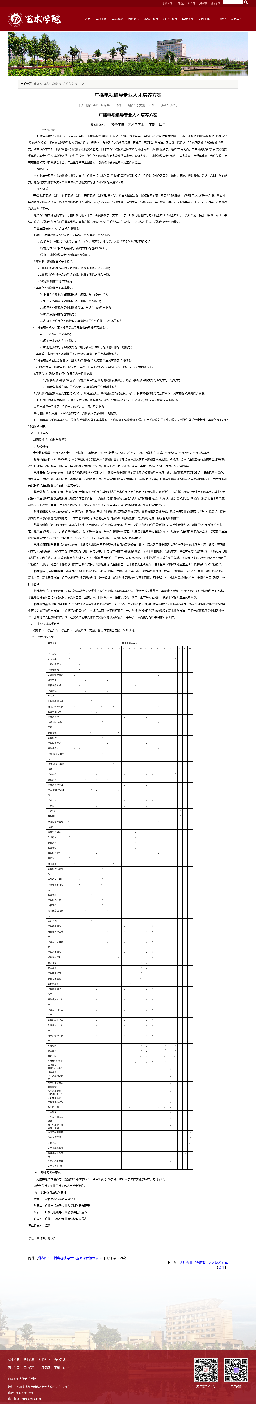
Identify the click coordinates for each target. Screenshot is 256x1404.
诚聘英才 (236, 19)
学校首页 (167, 3)
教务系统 (59, 1359)
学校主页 (101, 19)
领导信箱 (215, 3)
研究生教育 (170, 19)
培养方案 (68, 83)
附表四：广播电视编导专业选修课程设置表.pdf (71, 1258)
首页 (88, 19)
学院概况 (117, 19)
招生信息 (29, 1359)
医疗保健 (29, 1367)
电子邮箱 (202, 3)
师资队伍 (133, 19)
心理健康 (44, 1367)
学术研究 (187, 19)
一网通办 (180, 3)
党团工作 (204, 19)
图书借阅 (13, 1367)
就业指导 (13, 1359)
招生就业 (220, 19)
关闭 (221, 1267)
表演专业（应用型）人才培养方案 (204, 1263)
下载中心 (59, 1367)
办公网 (191, 3)
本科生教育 (151, 19)
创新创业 (44, 1359)
